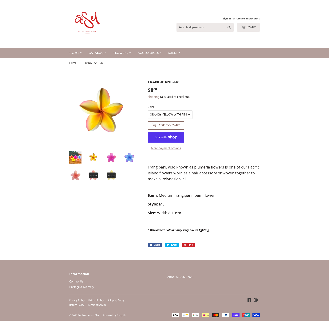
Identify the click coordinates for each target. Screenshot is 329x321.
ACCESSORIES (149, 53)
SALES (173, 53)
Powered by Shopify (114, 315)
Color (151, 107)
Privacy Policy (77, 300)
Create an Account (248, 18)
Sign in (227, 18)
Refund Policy (96, 300)
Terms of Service (97, 305)
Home (74, 53)
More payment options (166, 148)
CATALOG (97, 53)
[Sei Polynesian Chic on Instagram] (256, 300)
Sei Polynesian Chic (88, 315)
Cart (251, 27)
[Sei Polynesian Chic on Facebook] (249, 300)
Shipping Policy (116, 300)
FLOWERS (121, 53)
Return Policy (76, 305)
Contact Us (76, 281)
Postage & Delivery (81, 287)
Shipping (153, 97)
